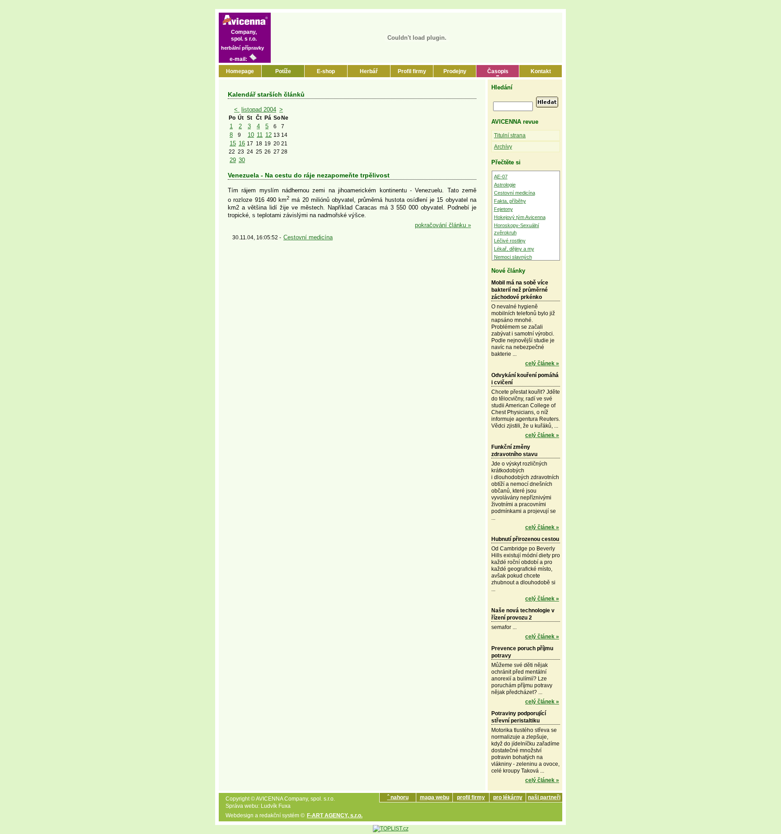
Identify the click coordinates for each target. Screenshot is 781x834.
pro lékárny (507, 797)
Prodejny (454, 71)
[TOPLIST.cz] (390, 828)
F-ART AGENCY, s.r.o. (334, 815)
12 (268, 134)
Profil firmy (412, 71)
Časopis (497, 71)
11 (260, 134)
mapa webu (434, 797)
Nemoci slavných (513, 257)
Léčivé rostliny (510, 240)
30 (242, 160)
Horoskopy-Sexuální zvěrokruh (516, 229)
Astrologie (505, 184)
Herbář (369, 71)
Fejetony (503, 209)
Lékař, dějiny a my (514, 249)
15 (233, 143)
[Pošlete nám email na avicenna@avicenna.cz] (253, 59)
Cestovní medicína (308, 237)
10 (251, 134)
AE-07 (501, 176)
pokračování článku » (443, 225)
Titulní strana (510, 135)
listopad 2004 (258, 109)
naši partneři (544, 797)
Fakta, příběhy (510, 201)
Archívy (503, 147)
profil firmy (471, 797)
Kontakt (541, 71)
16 (242, 143)
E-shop (326, 71)
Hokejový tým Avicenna (520, 217)
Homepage (240, 71)
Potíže (283, 71)
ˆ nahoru (398, 797)
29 (233, 160)
